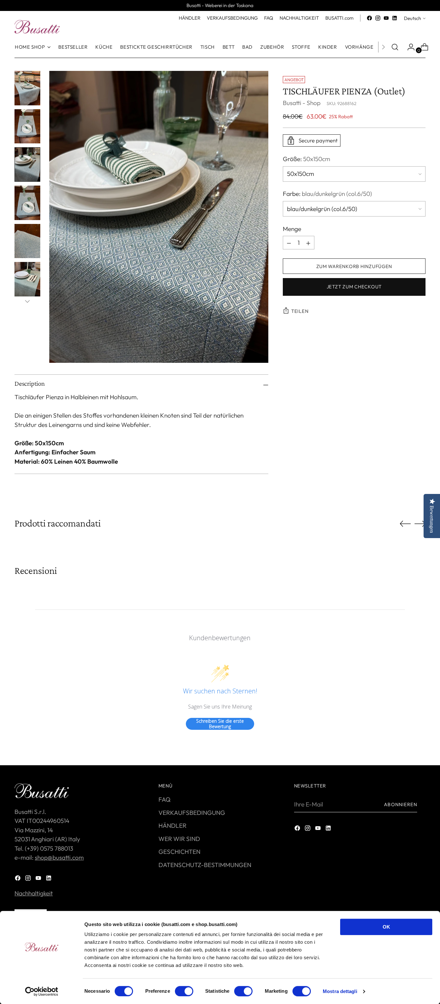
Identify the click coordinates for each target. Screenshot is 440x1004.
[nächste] (383, 47)
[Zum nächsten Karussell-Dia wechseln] (420, 523)
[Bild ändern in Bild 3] (27, 164)
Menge (292, 229)
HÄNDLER (172, 825)
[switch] (184, 991)
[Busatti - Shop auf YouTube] (386, 18)
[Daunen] (27, 301)
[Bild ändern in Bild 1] (27, 88)
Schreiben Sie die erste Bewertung (220, 724)
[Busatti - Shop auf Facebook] (369, 18)
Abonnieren (400, 804)
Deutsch (412, 18)
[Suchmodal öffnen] (394, 47)
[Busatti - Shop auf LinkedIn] (394, 18)
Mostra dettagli (340, 991)
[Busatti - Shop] (37, 27)
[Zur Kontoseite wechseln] (408, 47)
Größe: (306, 159)
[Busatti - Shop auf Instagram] (378, 18)
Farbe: (327, 194)
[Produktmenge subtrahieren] (308, 243)
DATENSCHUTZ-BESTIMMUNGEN (204, 865)
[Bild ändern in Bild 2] (27, 126)
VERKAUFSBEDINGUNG (191, 812)
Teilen (299, 311)
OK (386, 927)
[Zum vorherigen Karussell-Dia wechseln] (405, 523)
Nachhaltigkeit (33, 893)
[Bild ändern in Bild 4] (27, 203)
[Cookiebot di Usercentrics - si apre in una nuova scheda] (42, 991)
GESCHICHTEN (179, 851)
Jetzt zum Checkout (354, 287)
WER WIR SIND (179, 839)
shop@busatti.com (59, 857)
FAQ (164, 799)
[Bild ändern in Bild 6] (27, 279)
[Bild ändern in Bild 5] (27, 241)
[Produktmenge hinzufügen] (289, 243)
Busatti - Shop (301, 103)
